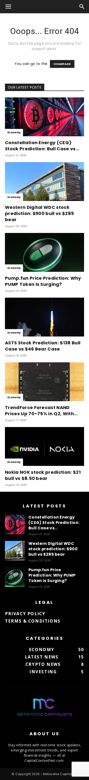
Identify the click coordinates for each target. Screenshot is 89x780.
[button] (8, 6)
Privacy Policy (25, 613)
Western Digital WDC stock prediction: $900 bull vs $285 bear (39, 213)
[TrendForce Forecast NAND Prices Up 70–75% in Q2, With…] (44, 381)
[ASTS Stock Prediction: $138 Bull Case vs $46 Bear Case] (44, 317)
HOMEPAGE (62, 64)
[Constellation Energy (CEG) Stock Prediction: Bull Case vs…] (44, 116)
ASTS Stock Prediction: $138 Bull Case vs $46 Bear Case (42, 346)
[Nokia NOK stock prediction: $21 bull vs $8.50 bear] (44, 446)
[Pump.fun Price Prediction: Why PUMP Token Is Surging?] (44, 252)
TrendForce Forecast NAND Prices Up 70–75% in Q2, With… (41, 410)
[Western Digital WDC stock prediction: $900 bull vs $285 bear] (44, 181)
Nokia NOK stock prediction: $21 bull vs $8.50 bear (43, 475)
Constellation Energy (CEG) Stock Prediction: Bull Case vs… (42, 145)
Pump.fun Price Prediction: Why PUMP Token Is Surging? (43, 281)
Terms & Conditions (33, 621)
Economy (14, 132)
